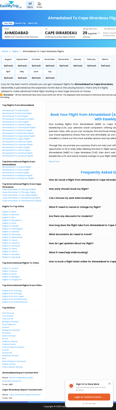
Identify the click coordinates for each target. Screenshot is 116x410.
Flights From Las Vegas (13, 296)
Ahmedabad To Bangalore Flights (18, 119)
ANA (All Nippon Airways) (14, 361)
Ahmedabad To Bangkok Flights (17, 175)
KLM (4, 358)
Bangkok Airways (10, 321)
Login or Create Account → (89, 397)
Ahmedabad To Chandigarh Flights (19, 127)
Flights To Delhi (9, 211)
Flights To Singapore (12, 279)
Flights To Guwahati (11, 257)
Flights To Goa (9, 217)
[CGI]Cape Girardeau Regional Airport (60, 37)
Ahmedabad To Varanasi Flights (17, 144)
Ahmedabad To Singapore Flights (18, 178)
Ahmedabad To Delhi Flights (15, 110)
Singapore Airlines (11, 330)
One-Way (8, 23)
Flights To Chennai (11, 231)
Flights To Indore (10, 251)
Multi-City (32, 23)
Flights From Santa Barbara (15, 302)
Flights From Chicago (12, 290)
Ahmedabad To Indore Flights (16, 150)
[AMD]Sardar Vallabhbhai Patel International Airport (21, 37)
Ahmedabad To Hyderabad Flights (18, 136)
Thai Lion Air (7, 318)
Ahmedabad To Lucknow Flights (17, 141)
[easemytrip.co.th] (11, 5)
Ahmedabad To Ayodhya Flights (17, 153)
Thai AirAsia (7, 316)
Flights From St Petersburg (14, 299)
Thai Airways (8, 313)
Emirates (6, 333)
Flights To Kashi (9, 274)
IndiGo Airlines (9, 364)
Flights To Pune (9, 223)
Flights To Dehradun (11, 234)
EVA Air (5, 350)
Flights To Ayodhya (11, 254)
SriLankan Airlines (10, 355)
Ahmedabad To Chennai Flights (17, 130)
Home (5, 51)
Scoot (5, 338)
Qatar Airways (9, 335)
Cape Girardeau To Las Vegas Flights (19, 195)
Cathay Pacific (9, 344)
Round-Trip (20, 23)
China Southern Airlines (13, 347)
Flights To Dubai (9, 271)
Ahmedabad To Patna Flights (16, 147)
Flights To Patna (9, 248)
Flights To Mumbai (10, 214)
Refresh (8, 65)
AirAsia (5, 327)
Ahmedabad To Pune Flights (15, 121)
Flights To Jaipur (9, 240)
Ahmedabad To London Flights (16, 167)
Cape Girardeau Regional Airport (25, 394)
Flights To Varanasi (11, 245)
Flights (15, 51)
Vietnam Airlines (10, 341)
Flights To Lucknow (11, 243)
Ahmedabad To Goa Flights (15, 116)
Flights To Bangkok (11, 276)
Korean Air (7, 352)
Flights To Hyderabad (12, 237)
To (46, 29)
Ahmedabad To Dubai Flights (16, 169)
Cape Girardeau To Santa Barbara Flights (21, 200)
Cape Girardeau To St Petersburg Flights (21, 197)
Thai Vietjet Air (9, 324)
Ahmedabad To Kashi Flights (15, 172)
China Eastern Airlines (12, 367)
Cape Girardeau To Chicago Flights (19, 189)
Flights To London (10, 268)
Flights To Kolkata (10, 226)
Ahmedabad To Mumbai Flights (17, 113)
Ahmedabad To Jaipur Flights (16, 138)
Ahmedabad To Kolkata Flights (16, 124)
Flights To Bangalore (12, 220)
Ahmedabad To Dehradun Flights (18, 133)
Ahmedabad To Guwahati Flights (17, 155)
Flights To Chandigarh (12, 228)
